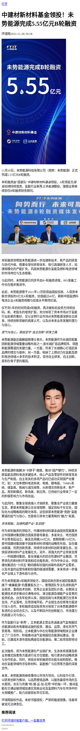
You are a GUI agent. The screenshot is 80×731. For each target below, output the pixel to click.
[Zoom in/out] (12, 725)
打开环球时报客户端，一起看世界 (23, 720)
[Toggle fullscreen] (9, 725)
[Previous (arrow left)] (3, 728)
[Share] (6, 725)
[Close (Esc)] (3, 725)
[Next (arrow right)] (6, 728)
